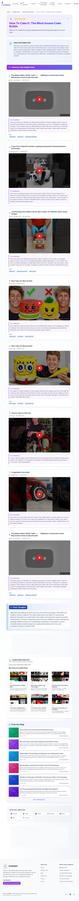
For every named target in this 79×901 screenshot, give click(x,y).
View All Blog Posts (38, 799)
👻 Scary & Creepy (64, 878)
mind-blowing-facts (53, 48)
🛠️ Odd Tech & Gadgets (66, 876)
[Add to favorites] (68, 19)
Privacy (43, 878)
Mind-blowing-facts (28, 12)
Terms (42, 881)
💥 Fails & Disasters (64, 870)
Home (8, 12)
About (42, 867)
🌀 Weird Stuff (63, 867)
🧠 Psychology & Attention (66, 881)
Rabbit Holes (16, 12)
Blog (42, 873)
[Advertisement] (39, 644)
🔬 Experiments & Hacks (66, 873)
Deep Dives (44, 876)
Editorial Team (44, 870)
